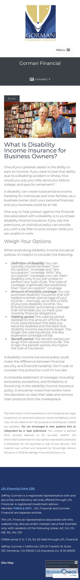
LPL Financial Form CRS (18, 488)
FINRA (17, 508)
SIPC (28, 508)
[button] (63, 50)
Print (12, 98)
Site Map (7, 562)
